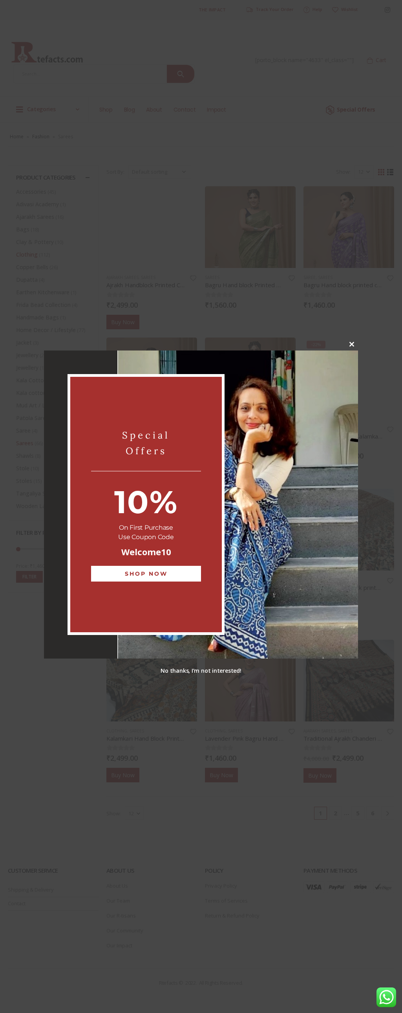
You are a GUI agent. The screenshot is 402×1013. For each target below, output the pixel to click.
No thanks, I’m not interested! (201, 670)
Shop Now (146, 573)
